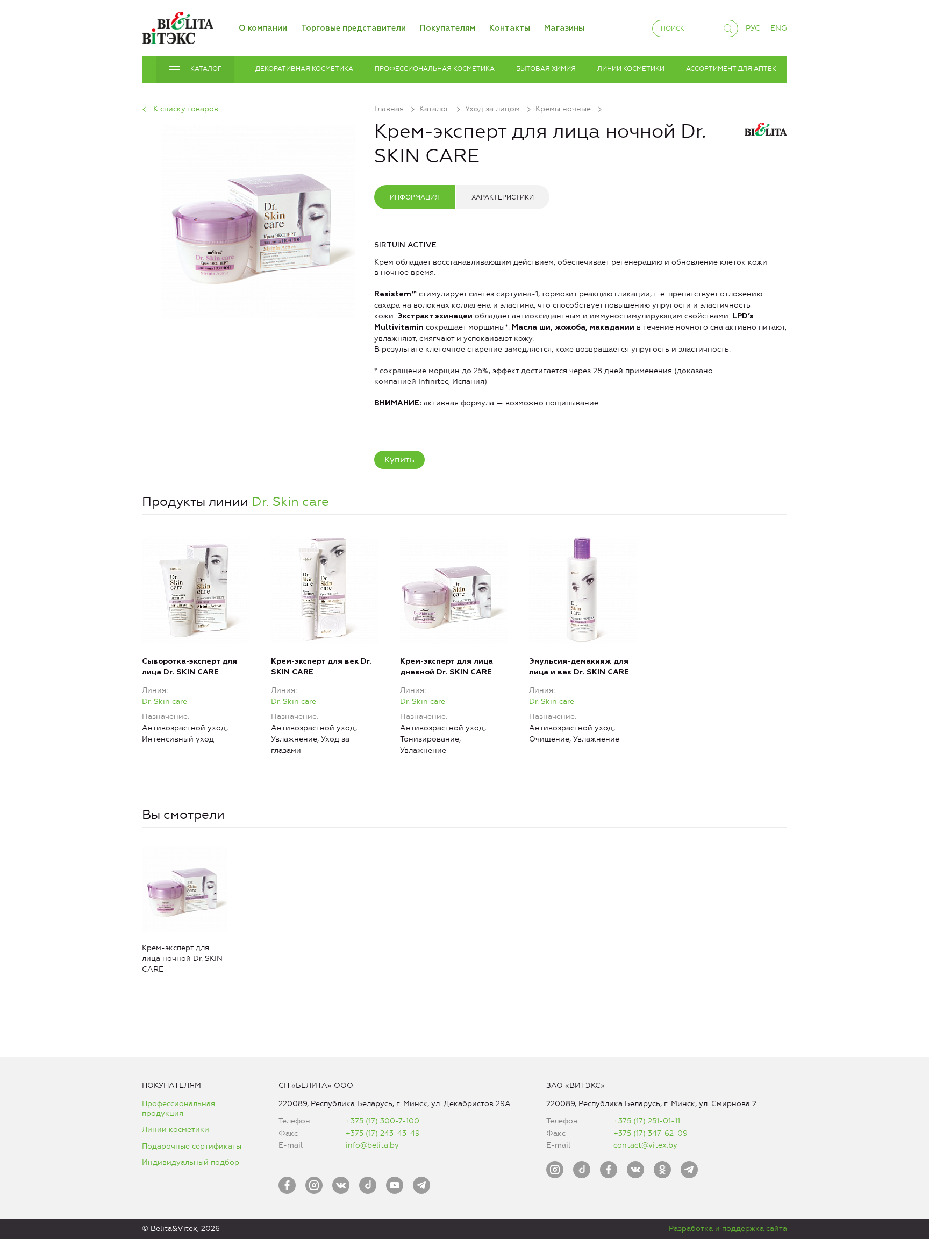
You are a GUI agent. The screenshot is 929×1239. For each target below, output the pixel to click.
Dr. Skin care (290, 501)
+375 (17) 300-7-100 (382, 1121)
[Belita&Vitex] (177, 26)
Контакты (509, 28)
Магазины (564, 28)
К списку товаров (185, 108)
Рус (753, 28)
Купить (399, 459)
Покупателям (447, 28)
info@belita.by (372, 1145)
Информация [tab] (415, 197)
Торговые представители (353, 28)
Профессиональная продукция (178, 1108)
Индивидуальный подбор (190, 1162)
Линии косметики (175, 1129)
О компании (263, 28)
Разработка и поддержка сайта (728, 1228)
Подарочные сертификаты (191, 1146)
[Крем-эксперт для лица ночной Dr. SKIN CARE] (258, 219)
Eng (778, 28)
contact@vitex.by (645, 1145)
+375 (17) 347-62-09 (650, 1133)
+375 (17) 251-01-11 (646, 1121)
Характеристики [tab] (502, 197)
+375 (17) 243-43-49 (383, 1133)
